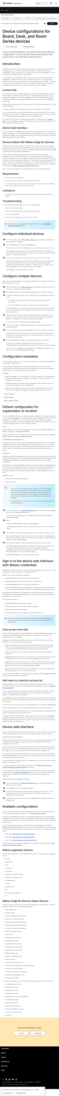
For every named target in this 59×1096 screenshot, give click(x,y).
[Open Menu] (56, 3)
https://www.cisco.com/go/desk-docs (23, 837)
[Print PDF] (44, 23)
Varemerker (37, 1082)
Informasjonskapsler (29, 1082)
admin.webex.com (27, 287)
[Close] (43, 1088)
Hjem (2, 10)
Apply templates (9, 397)
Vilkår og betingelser (7, 1082)
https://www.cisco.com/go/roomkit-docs (25, 840)
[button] (51, 3)
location (15, 418)
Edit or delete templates (11, 400)
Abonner (52, 23)
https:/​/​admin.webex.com (29, 783)
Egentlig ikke (38, 1033)
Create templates (9, 394)
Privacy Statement (7, 1093)
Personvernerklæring (18, 1082)
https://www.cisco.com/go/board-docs (24, 834)
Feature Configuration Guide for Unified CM (25, 166)
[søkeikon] (36, 3)
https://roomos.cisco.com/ (38, 813)
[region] (22, 1091)
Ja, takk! (21, 1033)
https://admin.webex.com (29, 240)
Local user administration (21, 772)
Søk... (38, 3)
